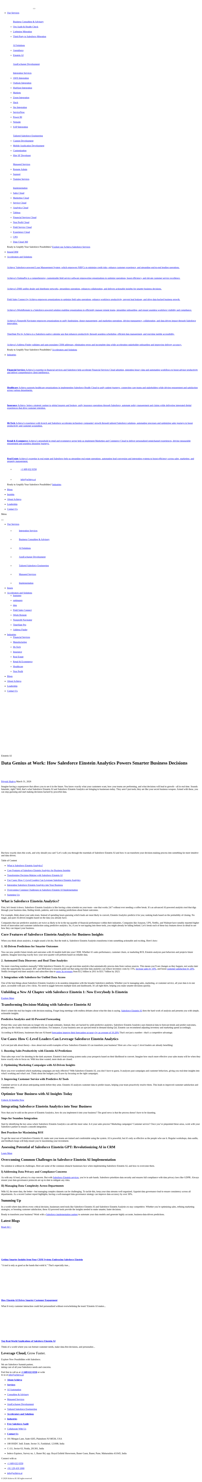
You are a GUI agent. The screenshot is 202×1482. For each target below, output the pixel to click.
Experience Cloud (21, 232)
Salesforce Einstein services (66, 1177)
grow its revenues (64, 971)
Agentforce (18, 50)
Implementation (20, 188)
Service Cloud (19, 203)
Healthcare (18, 666)
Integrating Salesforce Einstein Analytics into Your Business (35, 885)
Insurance (17, 652)
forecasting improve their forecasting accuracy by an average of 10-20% (85, 1032)
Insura (10, 588)
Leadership (12, 504)
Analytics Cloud (20, 207)
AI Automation (14, 1389)
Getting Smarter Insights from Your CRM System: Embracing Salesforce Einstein (42, 1259)
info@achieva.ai (28, 479)
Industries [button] (11, 354)
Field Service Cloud (22, 227)
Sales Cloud (18, 193)
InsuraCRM (12, 252)
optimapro (17, 600)
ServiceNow (19, 112)
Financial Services (21, 637)
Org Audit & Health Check (25, 26)
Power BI (17, 117)
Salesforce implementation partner (62, 1214)
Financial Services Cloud (24, 217)
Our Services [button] (13, 13)
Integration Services (22, 73)
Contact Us (12, 509)
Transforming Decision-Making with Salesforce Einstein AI (35, 875)
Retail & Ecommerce (23, 661)
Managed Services (21, 164)
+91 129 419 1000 (15, 1468)
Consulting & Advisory (18, 1394)
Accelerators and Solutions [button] (19, 257)
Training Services (21, 179)
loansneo (17, 595)
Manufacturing (20, 642)
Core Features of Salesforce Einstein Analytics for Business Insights (38, 870)
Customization (19, 150)
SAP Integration (20, 127)
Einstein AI (18, 55)
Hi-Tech (17, 647)
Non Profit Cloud (21, 222)
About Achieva (14, 499)
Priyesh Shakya (8, 781)
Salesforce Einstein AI (131, 1010)
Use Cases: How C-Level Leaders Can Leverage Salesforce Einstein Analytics (43, 880)
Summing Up (13, 895)
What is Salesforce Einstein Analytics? (25, 865)
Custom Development (23, 141)
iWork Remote (20, 615)
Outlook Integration (22, 83)
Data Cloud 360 (20, 242)
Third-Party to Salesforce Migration (29, 36)
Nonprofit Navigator (22, 620)
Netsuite (17, 122)
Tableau (16, 212)
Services (11, 1384)
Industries (56, 484)
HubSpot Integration (22, 88)
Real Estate (18, 656)
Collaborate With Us (16, 1429)
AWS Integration (21, 78)
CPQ (15, 237)
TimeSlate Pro (19, 625)
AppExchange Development (26, 64)
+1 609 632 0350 (29, 469)
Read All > (6, 1227)
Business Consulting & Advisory (28, 21)
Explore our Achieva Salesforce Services (71, 247)
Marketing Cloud (21, 198)
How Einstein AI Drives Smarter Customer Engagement (29, 1300)
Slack (15, 102)
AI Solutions (19, 45)
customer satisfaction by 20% (180, 969)
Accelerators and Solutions (64, 349)
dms (15, 605)
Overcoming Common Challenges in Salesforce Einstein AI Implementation (42, 890)
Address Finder (20, 629)
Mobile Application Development (28, 145)
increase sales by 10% (146, 969)
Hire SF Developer (22, 155)
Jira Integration (20, 107)
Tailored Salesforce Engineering (28, 135)
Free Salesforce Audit (18, 1424)
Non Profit (18, 671)
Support (16, 174)
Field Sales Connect (22, 610)
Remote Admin (20, 169)
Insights (10, 494)
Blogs (10, 489)
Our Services (13, 524)
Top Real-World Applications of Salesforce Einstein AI (28, 1341)
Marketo (17, 92)
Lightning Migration (22, 31)
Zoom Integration (21, 97)
